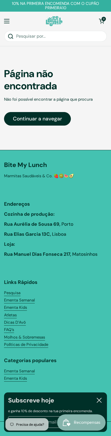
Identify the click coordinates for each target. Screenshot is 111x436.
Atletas (10, 315)
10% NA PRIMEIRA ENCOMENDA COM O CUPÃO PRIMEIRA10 (55, 5)
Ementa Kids (15, 307)
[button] (101, 21)
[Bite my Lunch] (54, 21)
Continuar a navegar (37, 118)
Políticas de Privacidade (26, 344)
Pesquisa (12, 293)
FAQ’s (9, 329)
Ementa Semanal (19, 300)
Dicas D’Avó (15, 322)
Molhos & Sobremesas (24, 337)
